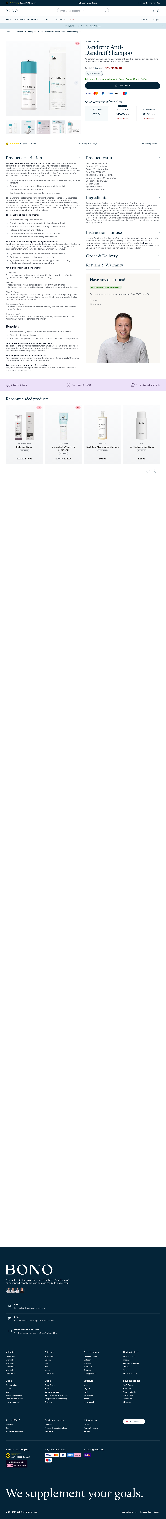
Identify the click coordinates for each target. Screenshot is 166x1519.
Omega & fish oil (90, 1356)
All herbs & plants (130, 1373)
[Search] (105, 11)
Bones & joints (11, 1385)
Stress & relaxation (52, 1392)
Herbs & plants (131, 1352)
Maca (125, 1370)
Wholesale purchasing (14, 1431)
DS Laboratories (92, 41)
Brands (59, 19)
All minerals (49, 1373)
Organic (87, 1388)
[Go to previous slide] (149, 470)
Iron (46, 1367)
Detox (8, 1388)
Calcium (48, 1360)
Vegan (86, 1385)
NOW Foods (128, 1385)
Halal (86, 1392)
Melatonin (88, 1367)
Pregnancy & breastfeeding (56, 1399)
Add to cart (124, 85)
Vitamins (10, 1352)
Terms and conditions (129, 1512)
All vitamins (10, 1373)
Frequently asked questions (56, 1428)
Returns (87, 1431)
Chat (95, 300)
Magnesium (49, 1356)
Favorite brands (131, 1381)
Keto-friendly (89, 1402)
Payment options (91, 1428)
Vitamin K (9, 1370)
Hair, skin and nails (13, 1402)
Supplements (91, 1352)
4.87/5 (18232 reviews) (28, 3)
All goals (48, 1402)
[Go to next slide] (157, 470)
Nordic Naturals (129, 1392)
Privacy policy (145, 1512)
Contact (145, 19)
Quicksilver (127, 1399)
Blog (7, 1428)
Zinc (46, 1363)
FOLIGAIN (127, 1388)
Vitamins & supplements (26, 19)
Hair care (19, 32)
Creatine (87, 1370)
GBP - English (133, 1421)
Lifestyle (88, 1381)
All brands (127, 1402)
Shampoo (32, 32)
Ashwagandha (129, 1356)
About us (9, 1425)
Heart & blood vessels (14, 1399)
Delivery (87, 1425)
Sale (72, 19)
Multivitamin (10, 1356)
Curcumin (127, 1360)
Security (157, 1512)
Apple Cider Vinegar (131, 1363)
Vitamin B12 (10, 1367)
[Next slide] (76, 83)
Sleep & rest (50, 1385)
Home (8, 19)
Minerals (49, 1352)
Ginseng (126, 1367)
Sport (47, 19)
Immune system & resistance (56, 1395)
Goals (9, 1381)
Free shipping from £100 (151, 3)
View (97, 26)
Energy (8, 1392)
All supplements (90, 1373)
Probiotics (88, 1363)
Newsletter (49, 1431)
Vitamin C (9, 1363)
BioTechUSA (128, 1395)
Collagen (87, 1360)
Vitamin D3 (10, 1360)
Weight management (14, 1395)
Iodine (47, 1370)
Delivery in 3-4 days (89, 3)
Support (156, 19)
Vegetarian (88, 1395)
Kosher (86, 1399)
